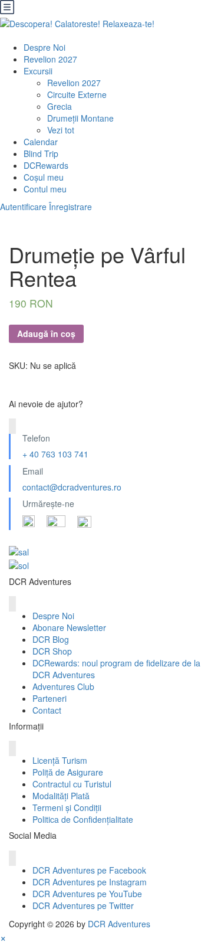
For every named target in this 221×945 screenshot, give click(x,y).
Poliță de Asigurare (67, 772)
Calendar (41, 142)
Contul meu (45, 189)
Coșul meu (44, 177)
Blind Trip (41, 153)
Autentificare (23, 206)
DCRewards (46, 165)
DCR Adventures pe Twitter (83, 905)
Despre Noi (44, 47)
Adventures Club (63, 686)
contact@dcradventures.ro (71, 487)
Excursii (38, 71)
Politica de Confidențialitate (82, 819)
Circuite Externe (77, 94)
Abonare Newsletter (69, 627)
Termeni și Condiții (66, 807)
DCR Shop (52, 651)
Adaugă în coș (46, 333)
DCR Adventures (119, 924)
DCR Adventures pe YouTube (87, 894)
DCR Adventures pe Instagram (89, 882)
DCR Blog (50, 639)
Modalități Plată (61, 796)
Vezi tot (60, 130)
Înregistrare (70, 206)
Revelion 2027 (50, 59)
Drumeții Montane (80, 118)
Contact (46, 710)
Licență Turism (59, 760)
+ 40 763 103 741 (55, 454)
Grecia (59, 106)
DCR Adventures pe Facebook (89, 870)
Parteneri (49, 698)
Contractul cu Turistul (71, 784)
